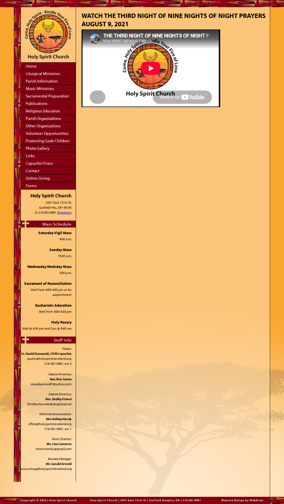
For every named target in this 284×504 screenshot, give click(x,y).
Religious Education (43, 110)
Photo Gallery (37, 148)
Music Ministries (40, 88)
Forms (31, 185)
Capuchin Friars (39, 163)
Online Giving (38, 178)
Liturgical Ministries (43, 73)
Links (30, 155)
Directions (64, 212)
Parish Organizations (43, 118)
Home (31, 66)
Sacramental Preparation (47, 96)
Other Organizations (43, 125)
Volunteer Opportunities (47, 133)
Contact (32, 170)
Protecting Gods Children (48, 140)
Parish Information (42, 81)
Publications (36, 103)
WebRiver (257, 500)
